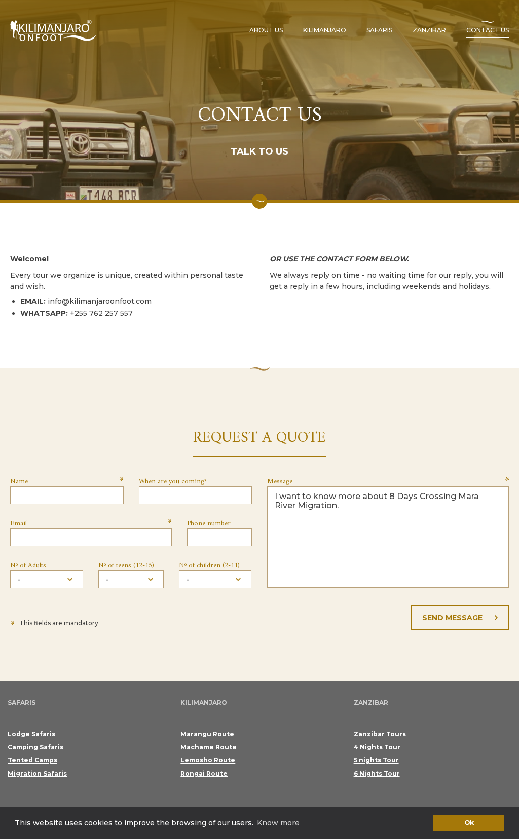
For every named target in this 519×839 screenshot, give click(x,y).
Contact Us (487, 30)
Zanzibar (429, 30)
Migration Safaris (37, 773)
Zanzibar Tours (380, 734)
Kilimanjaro (324, 30)
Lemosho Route (207, 760)
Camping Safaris (35, 747)
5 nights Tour (376, 760)
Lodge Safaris (31, 734)
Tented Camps (32, 760)
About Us (266, 30)
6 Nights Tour (377, 773)
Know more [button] (278, 822)
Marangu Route (207, 734)
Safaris (379, 30)
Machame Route (208, 747)
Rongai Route (204, 773)
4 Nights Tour (377, 747)
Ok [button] (469, 822)
